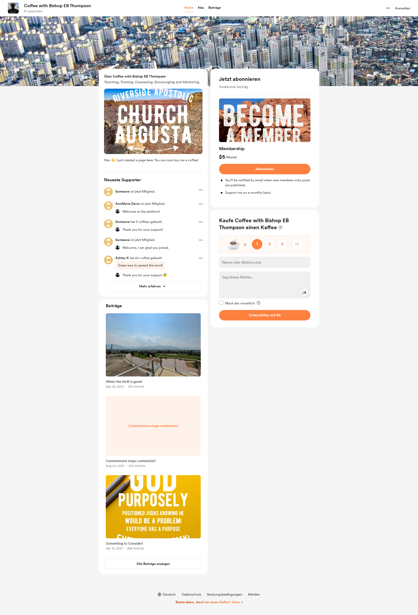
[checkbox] (237, 303)
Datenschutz (191, 594)
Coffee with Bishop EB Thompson (57, 5)
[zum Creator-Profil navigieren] (13, 8)
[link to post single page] (153, 351)
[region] (264, 138)
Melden (254, 594)
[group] (264, 146)
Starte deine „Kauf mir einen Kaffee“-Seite (207, 602)
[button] (189, 7)
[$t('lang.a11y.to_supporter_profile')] (117, 211)
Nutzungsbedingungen (224, 594)
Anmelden (402, 8)
